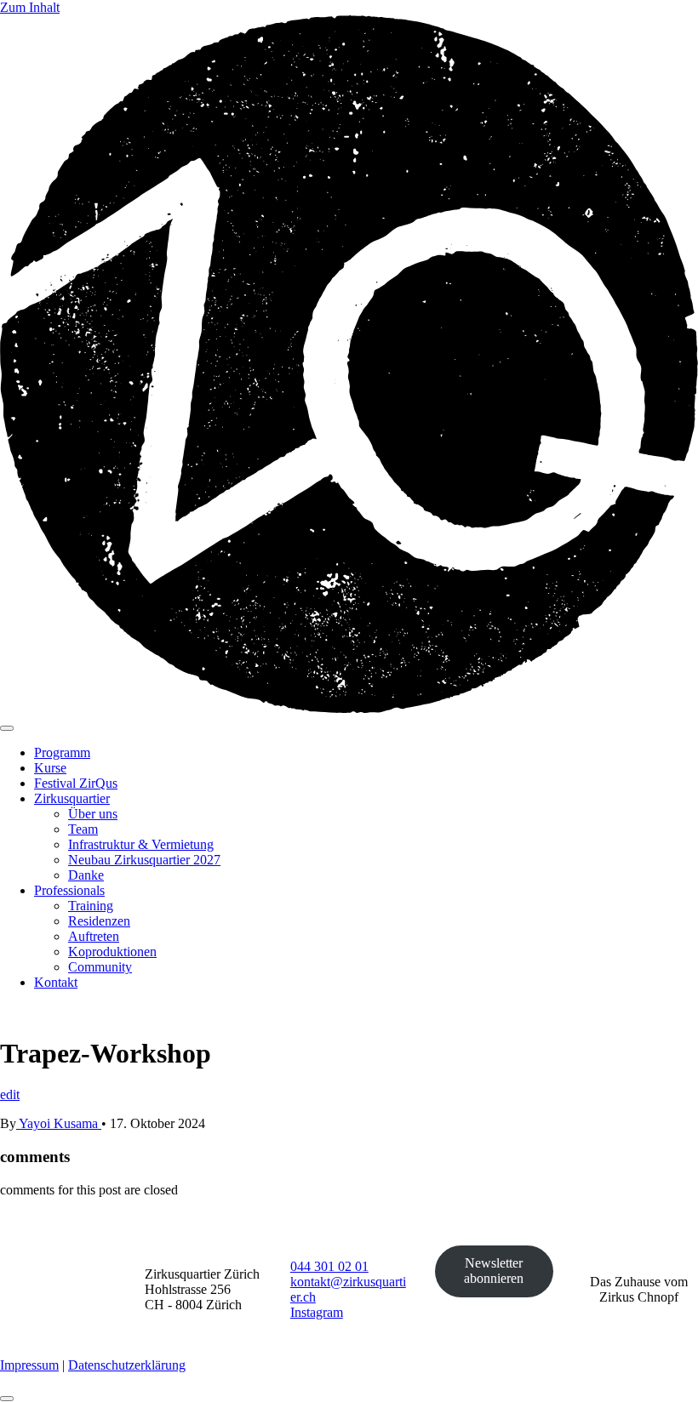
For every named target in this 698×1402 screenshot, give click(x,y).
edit (10, 1094)
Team (83, 829)
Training (90, 905)
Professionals (69, 890)
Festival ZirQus (75, 783)
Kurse (50, 768)
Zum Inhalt (30, 7)
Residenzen (99, 921)
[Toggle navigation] (7, 728)
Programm (62, 752)
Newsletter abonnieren (494, 1270)
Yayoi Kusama (58, 1123)
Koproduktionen (112, 951)
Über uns (92, 813)
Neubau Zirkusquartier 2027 (144, 859)
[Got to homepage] (349, 708)
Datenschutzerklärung (127, 1365)
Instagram (316, 1312)
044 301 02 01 (329, 1266)
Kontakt (55, 982)
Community (100, 967)
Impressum (29, 1365)
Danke (86, 875)
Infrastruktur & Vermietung (141, 844)
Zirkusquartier (72, 798)
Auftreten (93, 936)
